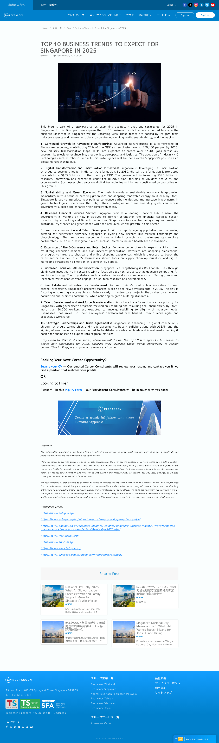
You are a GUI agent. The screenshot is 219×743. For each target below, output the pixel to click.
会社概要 (160, 678)
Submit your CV (51, 366)
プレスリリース (75, 15)
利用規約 (160, 688)
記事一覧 (57, 28)
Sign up (205, 15)
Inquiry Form (73, 390)
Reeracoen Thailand (103, 684)
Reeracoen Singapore (104, 689)
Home (45, 28)
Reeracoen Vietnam (103, 703)
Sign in (185, 15)
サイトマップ (163, 692)
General (45, 55)
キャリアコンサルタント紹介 (105, 15)
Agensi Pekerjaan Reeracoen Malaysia (114, 694)
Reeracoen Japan (101, 708)
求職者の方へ (16, 5)
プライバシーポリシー (169, 683)
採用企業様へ (49, 5)
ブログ (129, 15)
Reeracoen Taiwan (102, 698)
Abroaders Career (102, 723)
